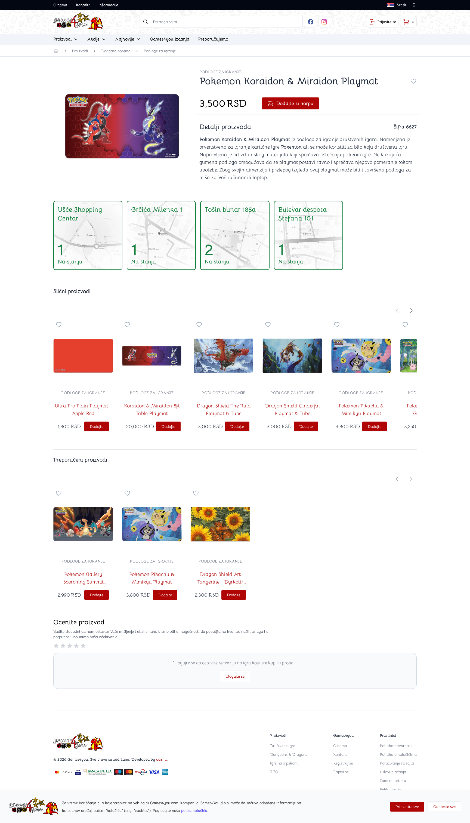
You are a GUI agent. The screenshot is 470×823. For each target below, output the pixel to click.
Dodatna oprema (116, 50)
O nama (60, 4)
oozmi (161, 759)
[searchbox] (221, 21)
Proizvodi (80, 50)
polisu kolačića (194, 810)
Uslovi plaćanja (393, 771)
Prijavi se (341, 771)
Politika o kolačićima (398, 754)
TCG (274, 771)
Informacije (108, 4)
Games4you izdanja (169, 39)
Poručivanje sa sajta (397, 763)
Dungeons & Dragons (288, 754)
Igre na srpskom (284, 763)
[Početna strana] (56, 51)
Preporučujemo (213, 39)
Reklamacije (390, 789)
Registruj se (343, 763)
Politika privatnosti (396, 745)
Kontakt (83, 4)
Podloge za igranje (160, 50)
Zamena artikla (393, 780)
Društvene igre (282, 745)
